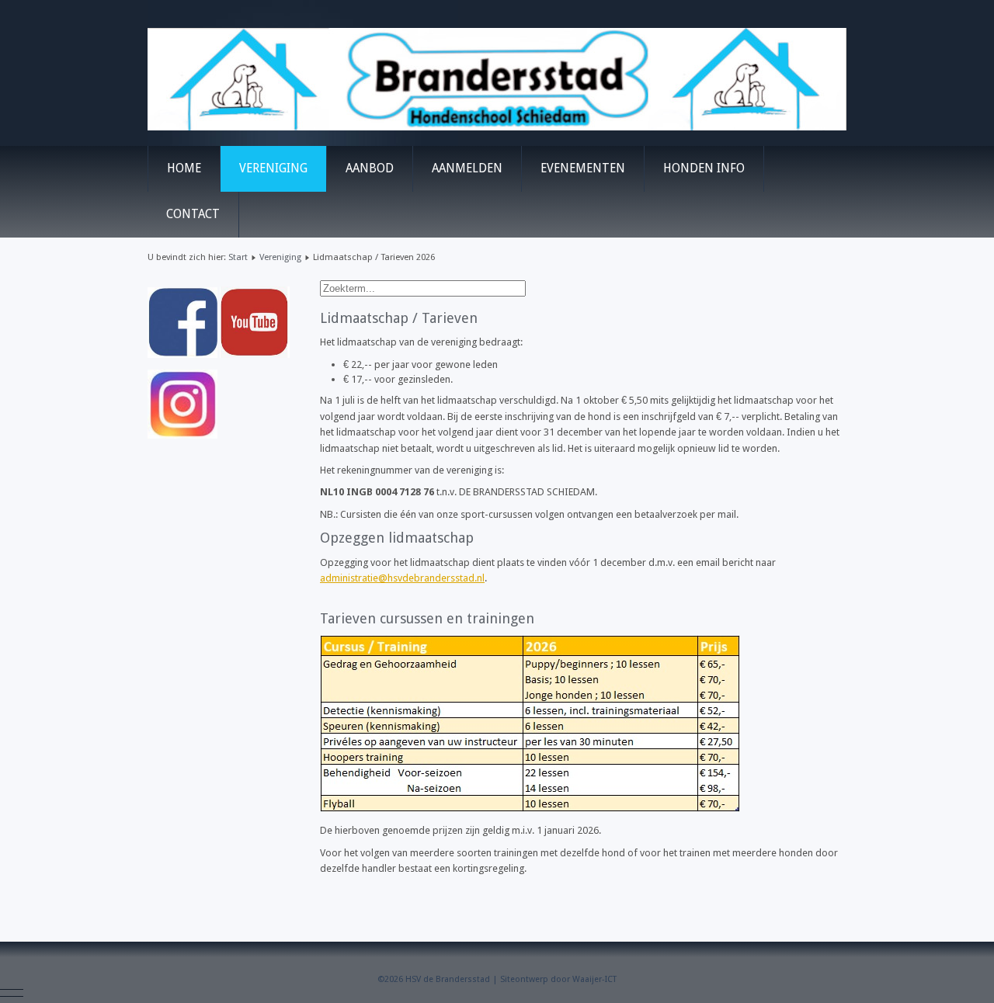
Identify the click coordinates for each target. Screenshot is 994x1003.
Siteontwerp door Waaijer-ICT (558, 979)
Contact (193, 214)
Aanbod (370, 168)
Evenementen (582, 168)
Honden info (704, 168)
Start (238, 257)
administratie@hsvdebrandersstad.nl (402, 578)
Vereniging (273, 168)
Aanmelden (467, 168)
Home (184, 168)
